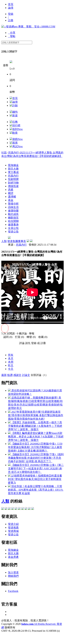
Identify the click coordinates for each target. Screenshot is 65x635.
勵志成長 (13, 214)
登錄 (10, 13)
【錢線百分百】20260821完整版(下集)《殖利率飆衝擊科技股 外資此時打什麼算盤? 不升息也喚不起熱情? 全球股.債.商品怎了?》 (36, 458)
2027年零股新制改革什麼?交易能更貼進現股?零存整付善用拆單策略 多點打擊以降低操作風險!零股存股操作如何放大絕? (35, 415)
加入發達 (13, 572)
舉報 (31, 333)
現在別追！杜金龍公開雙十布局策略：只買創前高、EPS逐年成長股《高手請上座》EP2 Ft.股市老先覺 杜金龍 (35, 490)
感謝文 (17, 375)
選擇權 (12, 196)
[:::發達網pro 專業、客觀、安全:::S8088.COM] (28, 26)
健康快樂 (13, 210)
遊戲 (17, 139)
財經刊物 (13, 182)
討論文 (26, 375)
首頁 (10, 4)
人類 (4, 241)
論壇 (10, 7)
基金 (10, 200)
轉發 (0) (30, 337)
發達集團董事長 (16, 241)
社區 (4, 152)
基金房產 (13, 557)
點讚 (10, 375)
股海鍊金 (13, 550)
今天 (10, 368)
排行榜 (16, 125)
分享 (11, 32)
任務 (15, 121)
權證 (10, 193)
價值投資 (13, 186)
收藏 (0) (41, 337)
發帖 (11, 36)
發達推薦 (13, 527)
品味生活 (13, 207)
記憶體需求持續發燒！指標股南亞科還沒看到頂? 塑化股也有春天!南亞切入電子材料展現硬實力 (35, 479)
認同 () (6, 337)
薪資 (15, 115)
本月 (10, 358)
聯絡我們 (13, 575)
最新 (4, 375)
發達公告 (13, 231)
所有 (10, 354)
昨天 (10, 365)
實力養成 (13, 172)
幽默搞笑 (13, 217)
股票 (15, 142)
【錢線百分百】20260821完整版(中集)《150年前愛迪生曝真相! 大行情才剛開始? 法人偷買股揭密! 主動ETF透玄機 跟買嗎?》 (35, 447)
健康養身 (13, 224)
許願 (15, 105)
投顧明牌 (13, 179)
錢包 (15, 111)
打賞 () (18, 337)
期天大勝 (13, 168)
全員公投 (13, 228)
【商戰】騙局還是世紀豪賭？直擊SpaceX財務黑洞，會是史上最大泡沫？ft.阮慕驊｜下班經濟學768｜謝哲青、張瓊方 (36, 436)
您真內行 (13, 152)
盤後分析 (13, 203)
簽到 (17, 129)
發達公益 (13, 534)
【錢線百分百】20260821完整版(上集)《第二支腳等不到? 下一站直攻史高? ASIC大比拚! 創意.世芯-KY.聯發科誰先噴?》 (36, 468)
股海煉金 (13, 165)
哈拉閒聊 (13, 221)
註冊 (10, 20)
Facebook (13, 591)
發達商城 (13, 531)
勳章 (15, 132)
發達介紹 (13, 524)
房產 (10, 189)
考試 (17, 146)
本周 (10, 361)
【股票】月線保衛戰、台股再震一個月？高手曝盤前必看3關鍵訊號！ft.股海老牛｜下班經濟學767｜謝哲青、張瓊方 (35, 426)
